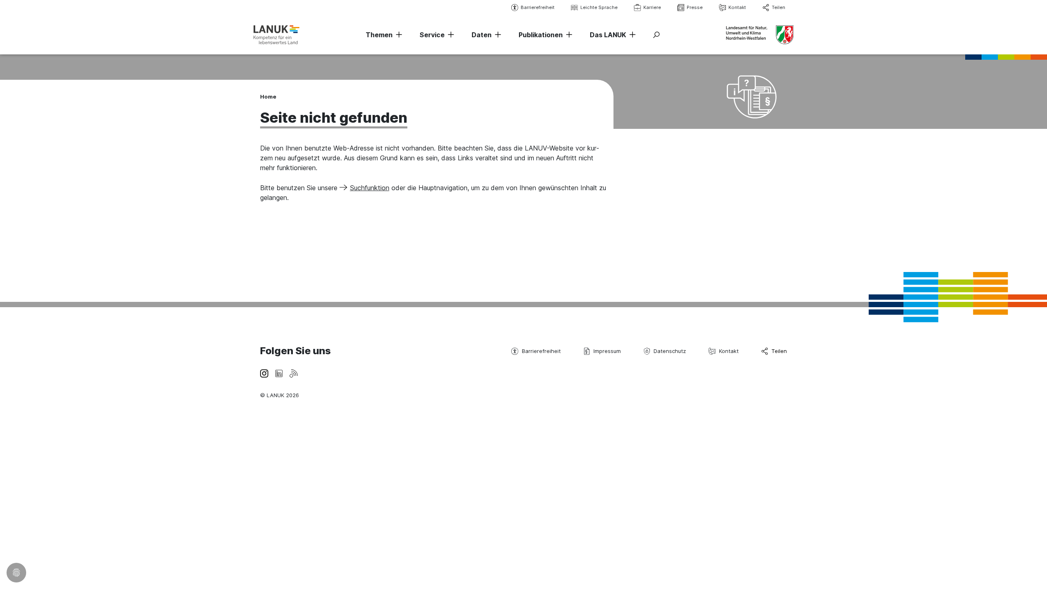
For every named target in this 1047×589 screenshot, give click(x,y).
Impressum (607, 351)
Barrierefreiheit (538, 7)
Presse (695, 7)
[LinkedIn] (279, 373)
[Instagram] (264, 373)
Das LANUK (608, 35)
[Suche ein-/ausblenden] (656, 34)
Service (432, 35)
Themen (379, 35)
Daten (482, 35)
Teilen (778, 7)
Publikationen (541, 35)
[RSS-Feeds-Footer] (294, 373)
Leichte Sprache (599, 7)
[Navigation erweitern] (397, 35)
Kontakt (737, 7)
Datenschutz (670, 351)
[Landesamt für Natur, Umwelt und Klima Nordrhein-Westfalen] (276, 34)
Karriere (652, 7)
